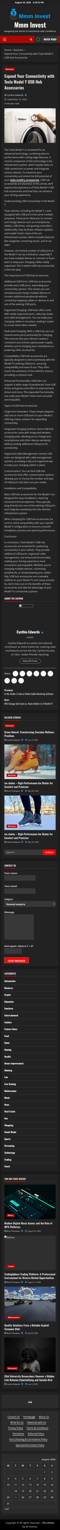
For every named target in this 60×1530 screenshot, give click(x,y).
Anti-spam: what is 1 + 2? (18, 946)
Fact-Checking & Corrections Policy (28, 1439)
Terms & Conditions (37, 1428)
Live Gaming (10, 1084)
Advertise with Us (36, 1422)
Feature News (10, 1029)
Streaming (9, 1145)
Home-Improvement (14, 1063)
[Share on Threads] (14, 680)
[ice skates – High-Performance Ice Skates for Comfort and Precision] (30, 761)
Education (9, 1001)
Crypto (7, 994)
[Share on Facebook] (15, 673)
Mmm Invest (30, 24)
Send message (16, 960)
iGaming (8, 1070)
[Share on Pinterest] (43, 673)
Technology (9, 1152)
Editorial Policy (36, 1433)
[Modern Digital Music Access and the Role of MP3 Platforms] (30, 1202)
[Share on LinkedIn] (29, 673)
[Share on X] (22, 673)
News (6, 1104)
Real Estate (9, 1111)
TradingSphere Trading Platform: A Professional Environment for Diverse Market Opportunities (29, 1276)
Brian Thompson (13, 791)
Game (7, 1043)
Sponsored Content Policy (30, 1445)
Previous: (28, 692)
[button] (4, 39)
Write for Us (17, 1422)
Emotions (8, 1008)
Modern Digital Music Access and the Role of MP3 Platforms (28, 1225)
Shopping (8, 1125)
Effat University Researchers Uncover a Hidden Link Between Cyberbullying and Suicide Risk (29, 1378)
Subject (8, 899)
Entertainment (11, 1015)
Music (7, 1097)
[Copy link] (21, 680)
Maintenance (10, 1091)
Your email (10, 886)
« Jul (6, 1508)
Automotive (10, 981)
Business (10, 69)
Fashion (8, 1022)
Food (6, 1036)
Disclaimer (18, 1433)
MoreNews (48, 1522)
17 (8, 1491)
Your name (10, 873)
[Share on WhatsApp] (36, 673)
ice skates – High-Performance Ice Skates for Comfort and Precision (28, 785)
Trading (7, 1159)
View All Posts (30, 661)
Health (7, 1056)
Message (9, 912)
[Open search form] (31, 39)
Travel (7, 1166)
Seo (6, 1118)
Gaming (8, 1049)
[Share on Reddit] (50, 673)
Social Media (10, 1132)
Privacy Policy (15, 1428)
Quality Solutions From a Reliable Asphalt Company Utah (26, 1327)
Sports (7, 1139)
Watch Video (50, 39)
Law (6, 1077)
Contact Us (14, 1416)
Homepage (29, 1416)
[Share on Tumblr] (7, 680)
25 (15, 1497)
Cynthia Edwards (15, 95)
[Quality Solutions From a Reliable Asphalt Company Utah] (30, 1304)
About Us (44, 1416)
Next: (28, 701)
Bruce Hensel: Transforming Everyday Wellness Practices (29, 734)
